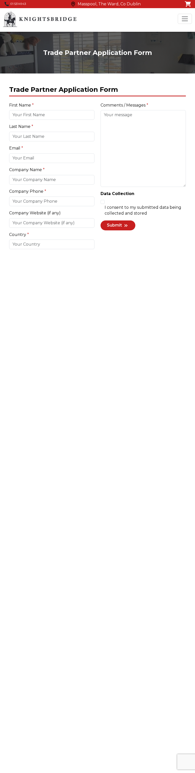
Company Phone (26, 191)
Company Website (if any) (35, 213)
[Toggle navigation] (185, 19)
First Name (20, 105)
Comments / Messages (123, 105)
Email (14, 148)
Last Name (19, 126)
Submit (115, 225)
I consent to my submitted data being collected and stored (143, 210)
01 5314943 (18, 4)
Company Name (25, 169)
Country (17, 234)
